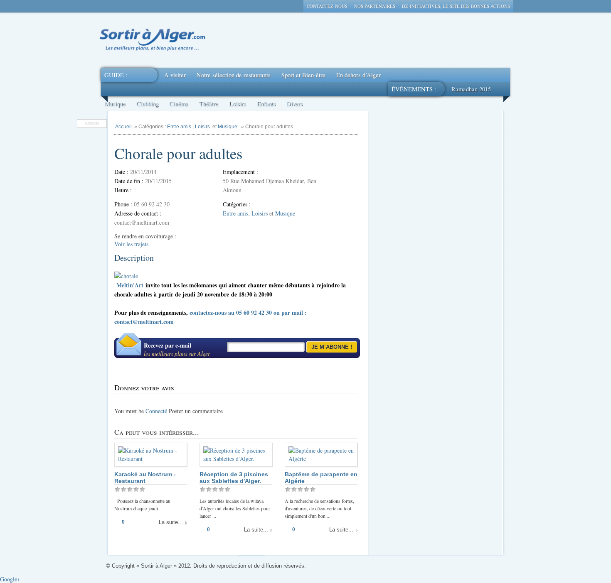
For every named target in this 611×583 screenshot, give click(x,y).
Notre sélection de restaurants (234, 75)
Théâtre (208, 104)
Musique (115, 104)
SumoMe (92, 123)
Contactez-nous (327, 6)
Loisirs (237, 104)
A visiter (175, 75)
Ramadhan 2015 (471, 89)
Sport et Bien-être (303, 75)
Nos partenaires (374, 6)
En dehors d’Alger (358, 75)
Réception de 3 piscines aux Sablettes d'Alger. (234, 477)
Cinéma (178, 104)
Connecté (156, 411)
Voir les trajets (131, 244)
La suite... (171, 522)
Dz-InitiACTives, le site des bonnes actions (456, 6)
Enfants (266, 104)
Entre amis (179, 127)
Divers (294, 104)
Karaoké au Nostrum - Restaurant (145, 477)
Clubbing (147, 104)
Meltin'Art (129, 285)
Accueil (123, 127)
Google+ (10, 579)
